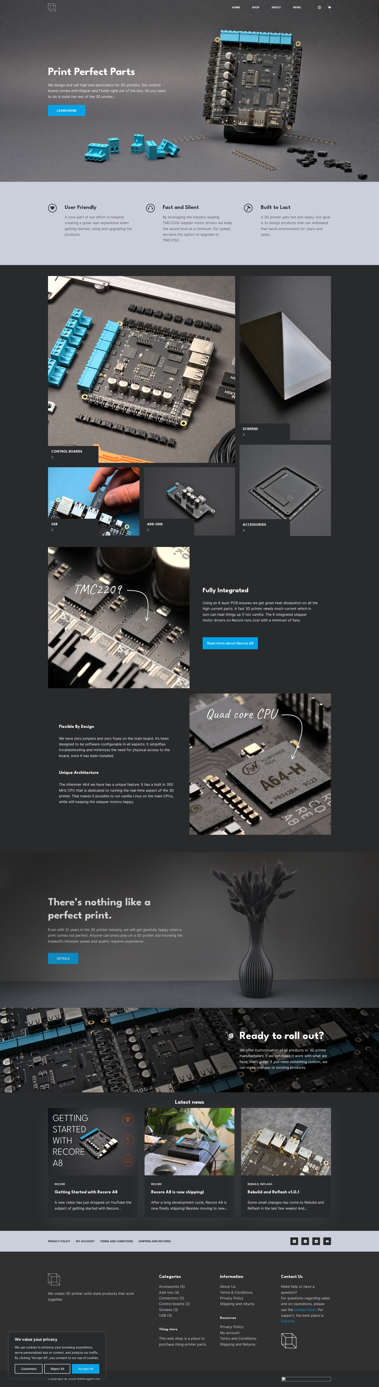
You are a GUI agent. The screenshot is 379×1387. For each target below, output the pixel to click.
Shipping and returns (237, 1304)
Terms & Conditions (236, 1292)
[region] (57, 1355)
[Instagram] (305, 1241)
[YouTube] (316, 1241)
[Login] (319, 7)
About (276, 7)
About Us (228, 1286)
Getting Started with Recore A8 (86, 1192)
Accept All (85, 1369)
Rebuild (253, 1184)
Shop (255, 7)
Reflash (266, 1184)
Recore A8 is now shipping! (177, 1192)
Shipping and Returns (155, 1241)
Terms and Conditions (116, 1241)
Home (236, 7)
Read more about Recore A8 (230, 643)
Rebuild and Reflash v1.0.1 (273, 1192)
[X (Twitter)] (294, 1241)
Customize (28, 1369)
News (297, 7)
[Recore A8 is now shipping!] (189, 1141)
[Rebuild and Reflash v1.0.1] (286, 1141)
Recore (60, 1184)
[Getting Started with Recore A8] (93, 1141)
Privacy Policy (59, 1241)
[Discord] (327, 1241)
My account (85, 1241)
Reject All (57, 1369)
